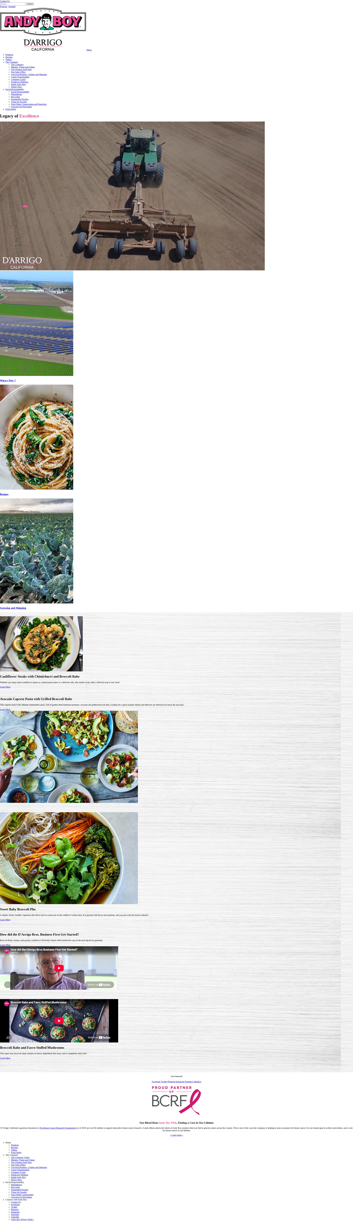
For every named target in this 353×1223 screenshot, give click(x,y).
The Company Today (20, 1157)
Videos (9, 59)
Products (9, 54)
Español (11, 6)
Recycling (15, 97)
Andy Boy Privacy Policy (22, 1219)
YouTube (15, 1214)
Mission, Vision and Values (23, 67)
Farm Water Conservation (22, 1195)
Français (3, 6)
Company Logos (18, 79)
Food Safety (11, 109)
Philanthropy (16, 94)
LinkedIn (15, 1217)
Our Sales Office (18, 72)
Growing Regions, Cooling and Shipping (29, 74)
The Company (12, 62)
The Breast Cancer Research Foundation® (57, 1128)
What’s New (16, 87)
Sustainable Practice (19, 99)
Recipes (9, 57)
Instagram (15, 1212)
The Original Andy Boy (21, 69)
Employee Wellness (19, 82)
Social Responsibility (15, 89)
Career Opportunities (20, 77)
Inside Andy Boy (18, 84)
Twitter (14, 1207)
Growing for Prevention (21, 107)
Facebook (15, 1204)
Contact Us (16, 1202)
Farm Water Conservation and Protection (28, 104)
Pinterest (14, 1209)
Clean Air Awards (19, 102)
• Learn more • (176, 1135)
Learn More (5, 687)
